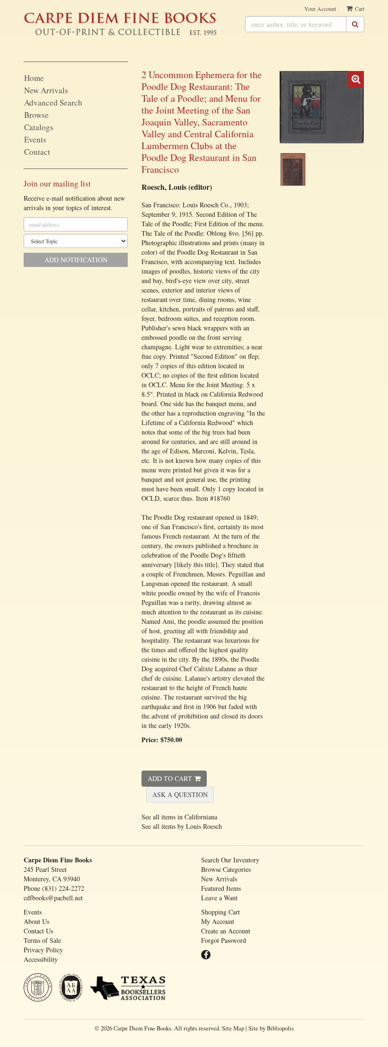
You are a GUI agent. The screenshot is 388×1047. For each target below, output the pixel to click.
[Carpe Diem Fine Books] (120, 18)
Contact (37, 151)
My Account (217, 921)
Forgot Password (223, 940)
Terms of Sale (42, 940)
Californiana (201, 816)
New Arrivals (46, 90)
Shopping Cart (220, 911)
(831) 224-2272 (63, 888)
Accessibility (41, 959)
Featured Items (221, 888)
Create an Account (225, 930)
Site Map (233, 1028)
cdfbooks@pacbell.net (53, 897)
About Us (36, 921)
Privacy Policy (43, 949)
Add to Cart (170, 778)
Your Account (320, 8)
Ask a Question (180, 794)
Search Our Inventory (230, 859)
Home (34, 77)
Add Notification (75, 259)
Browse (36, 114)
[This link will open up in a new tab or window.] (127, 989)
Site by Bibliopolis (271, 1028)
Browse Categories (226, 869)
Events (35, 139)
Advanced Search (53, 102)
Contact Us (38, 930)
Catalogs (38, 127)
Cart (358, 8)
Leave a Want (219, 897)
